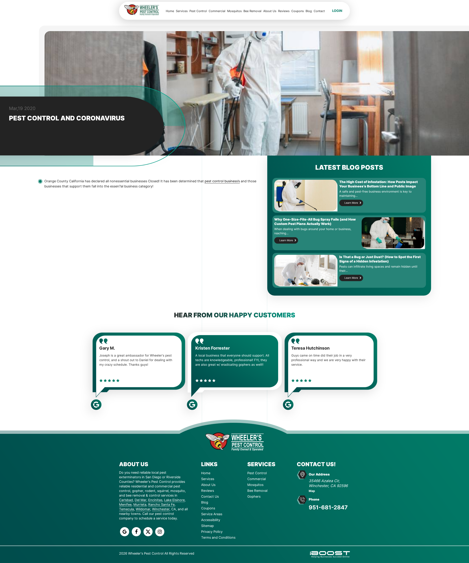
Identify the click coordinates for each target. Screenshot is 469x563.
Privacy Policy (212, 532)
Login (337, 11)
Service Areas (211, 514)
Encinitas (155, 500)
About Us (269, 11)
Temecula (126, 509)
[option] (139, 367)
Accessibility (210, 520)
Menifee (125, 504)
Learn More (351, 202)
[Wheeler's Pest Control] (234, 441)
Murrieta (139, 504)
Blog (309, 11)
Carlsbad (126, 500)
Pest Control (198, 11)
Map (312, 491)
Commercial (217, 11)
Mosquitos (234, 11)
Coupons (297, 11)
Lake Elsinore (174, 500)
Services (182, 11)
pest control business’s (222, 181)
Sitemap (207, 526)
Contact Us (210, 496)
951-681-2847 (328, 507)
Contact (319, 11)
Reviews (283, 11)
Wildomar (143, 509)
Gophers (254, 496)
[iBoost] (330, 554)
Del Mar (140, 500)
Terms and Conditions (218, 537)
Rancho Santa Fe (161, 504)
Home (170, 11)
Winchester (160, 509)
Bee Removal (252, 11)
